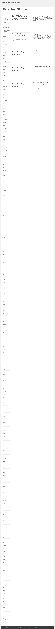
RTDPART (4, 503)
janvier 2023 (4, 80)
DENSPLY (4, 257)
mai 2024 (4, 55)
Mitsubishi (4, 439)
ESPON (4, 282)
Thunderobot (4, 545)
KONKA (4, 397)
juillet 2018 (4, 156)
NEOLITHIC (4, 458)
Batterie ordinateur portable (11, 2)
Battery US (26, 627)
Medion (4, 430)
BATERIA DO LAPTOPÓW (34, 627)
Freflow (4, 293)
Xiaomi (4, 593)
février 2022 (4, 97)
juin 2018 (4, 158)
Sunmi (3, 534)
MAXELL (4, 422)
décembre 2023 (5, 63)
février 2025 (4, 41)
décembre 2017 (5, 167)
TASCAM (4, 539)
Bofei (3, 223)
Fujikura (4, 301)
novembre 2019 (5, 131)
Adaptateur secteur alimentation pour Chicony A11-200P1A (20, 53)
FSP (3, 296)
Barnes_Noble (4, 206)
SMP (3, 520)
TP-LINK (4, 553)
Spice (3, 528)
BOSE (3, 226)
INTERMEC (4, 369)
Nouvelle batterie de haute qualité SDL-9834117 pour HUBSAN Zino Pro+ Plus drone (6, 19)
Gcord (3, 307)
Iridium (4, 374)
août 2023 (4, 69)
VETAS (3, 576)
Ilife (3, 360)
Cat (3, 234)
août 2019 (4, 136)
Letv (3, 413)
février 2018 (4, 164)
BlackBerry (4, 215)
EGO (3, 271)
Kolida (3, 394)
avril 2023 (4, 75)
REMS (3, 497)
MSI (3, 450)
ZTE (3, 604)
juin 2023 (4, 72)
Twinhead (4, 559)
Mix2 (3, 441)
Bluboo (4, 220)
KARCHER (4, 388)
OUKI (3, 481)
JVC (3, 385)
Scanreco (4, 509)
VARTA (4, 567)
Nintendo (4, 469)
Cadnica (4, 229)
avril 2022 (4, 94)
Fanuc (3, 285)
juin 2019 (4, 139)
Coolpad (4, 243)
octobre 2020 (4, 122)
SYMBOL (4, 537)
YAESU (4, 595)
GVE (3, 327)
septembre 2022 (5, 86)
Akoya (3, 187)
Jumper (4, 383)
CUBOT (4, 251)
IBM (3, 352)
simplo (3, 517)
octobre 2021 (4, 103)
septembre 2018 (5, 153)
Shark (3, 511)
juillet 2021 (4, 108)
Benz (3, 212)
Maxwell (4, 425)
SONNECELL (4, 525)
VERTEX (4, 573)
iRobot (3, 377)
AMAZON (4, 192)
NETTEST (4, 464)
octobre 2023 (4, 66)
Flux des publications (5, 610)
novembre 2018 (5, 150)
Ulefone (4, 562)
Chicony (4, 237)
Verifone (4, 570)
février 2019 (4, 145)
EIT (3, 274)
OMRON (4, 475)
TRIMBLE (4, 556)
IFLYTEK (4, 357)
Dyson (3, 265)
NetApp (4, 461)
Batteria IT (24, 627)
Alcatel (3, 189)
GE (3, 310)
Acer (3, 181)
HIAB (3, 338)
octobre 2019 (4, 133)
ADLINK (4, 184)
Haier (3, 329)
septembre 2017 (5, 172)
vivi (3, 579)
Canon (3, 231)
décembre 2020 (5, 119)
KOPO (3, 402)
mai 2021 (4, 111)
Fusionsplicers (4, 304)
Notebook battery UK (17, 627)
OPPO (3, 478)
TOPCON (4, 548)
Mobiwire (4, 444)
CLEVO (4, 240)
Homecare (4, 343)
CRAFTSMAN (4, 245)
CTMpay (4, 248)
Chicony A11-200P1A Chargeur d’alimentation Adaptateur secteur (19, 35)
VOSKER (4, 584)
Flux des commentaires (6, 612)
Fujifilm (4, 299)
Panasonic (4, 486)
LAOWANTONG (5, 405)
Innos (3, 366)
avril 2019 (4, 142)
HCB (3, 335)
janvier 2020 (4, 128)
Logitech (4, 416)
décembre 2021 (5, 100)
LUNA (3, 419)
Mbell (3, 427)
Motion (4, 447)
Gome (3, 318)
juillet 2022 (4, 89)
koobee (4, 399)
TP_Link (4, 551)
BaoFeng (4, 204)
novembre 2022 (5, 83)
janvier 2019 (4, 147)
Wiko (3, 587)
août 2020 (4, 125)
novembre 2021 (5, 102)
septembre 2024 (5, 49)
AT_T (3, 201)
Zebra (3, 601)
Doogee (4, 262)
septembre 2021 (5, 105)
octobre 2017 (4, 170)
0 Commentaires (15, 23)
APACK (4, 195)
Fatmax (4, 287)
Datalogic (4, 254)
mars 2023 (4, 77)
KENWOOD (4, 391)
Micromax (4, 433)
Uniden (4, 565)
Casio (3, 232)
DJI (3, 260)
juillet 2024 (4, 52)
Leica (3, 408)
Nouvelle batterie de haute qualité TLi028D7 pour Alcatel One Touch (6, 25)
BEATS (3, 209)
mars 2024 (4, 58)
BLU (3, 218)
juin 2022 (4, 91)
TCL (3, 542)
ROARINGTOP (4, 500)
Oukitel (4, 483)
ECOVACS (4, 268)
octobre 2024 (4, 47)
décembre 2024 (5, 44)
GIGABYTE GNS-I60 (5, 315)
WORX (4, 590)
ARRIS (3, 198)
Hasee (3, 332)
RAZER (4, 495)
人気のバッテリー (29, 627)
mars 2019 (4, 144)
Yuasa (3, 598)
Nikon (3, 467)
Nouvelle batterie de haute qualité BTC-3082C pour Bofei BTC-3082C (6, 28)
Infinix (3, 363)
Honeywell (4, 346)
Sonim (3, 523)
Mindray (4, 436)
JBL (3, 380)
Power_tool (4, 492)
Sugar (3, 531)
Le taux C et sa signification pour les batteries (6, 31)
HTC (3, 349)
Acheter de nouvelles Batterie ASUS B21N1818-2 (6, 22)
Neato (3, 455)
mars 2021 (4, 114)
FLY (3, 290)
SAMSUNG (4, 506)
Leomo (3, 411)
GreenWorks (4, 324)
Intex (3, 371)
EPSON (4, 279)
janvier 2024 (4, 61)
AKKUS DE (21, 627)
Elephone (4, 276)
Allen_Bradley (4, 190)
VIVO (3, 581)
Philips (3, 489)
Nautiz (3, 453)
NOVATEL (4, 472)
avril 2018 (4, 161)
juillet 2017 (4, 175)
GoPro (3, 321)
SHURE (4, 514)
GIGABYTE (4, 313)
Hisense (4, 341)
